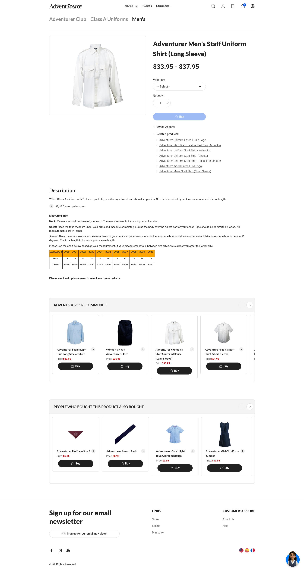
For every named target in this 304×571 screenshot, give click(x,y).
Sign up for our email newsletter (87, 533)
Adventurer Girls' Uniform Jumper (222, 453)
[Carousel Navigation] (151, 305)
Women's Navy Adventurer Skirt (117, 352)
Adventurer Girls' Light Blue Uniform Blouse (170, 453)
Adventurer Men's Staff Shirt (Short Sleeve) (185, 171)
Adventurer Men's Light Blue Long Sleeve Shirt (71, 352)
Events (147, 6)
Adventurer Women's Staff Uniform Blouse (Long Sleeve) (169, 354)
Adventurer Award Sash (121, 451)
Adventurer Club (67, 19)
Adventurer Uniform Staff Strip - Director (183, 155)
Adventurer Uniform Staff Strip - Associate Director (190, 161)
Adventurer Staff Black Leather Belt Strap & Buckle (190, 145)
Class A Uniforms (109, 19)
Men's (138, 19)
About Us (228, 519)
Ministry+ (163, 6)
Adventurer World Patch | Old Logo (180, 166)
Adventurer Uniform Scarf (73, 451)
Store (129, 6)
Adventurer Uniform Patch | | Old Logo (182, 140)
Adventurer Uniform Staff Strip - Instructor (184, 150)
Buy (77, 366)
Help (225, 526)
